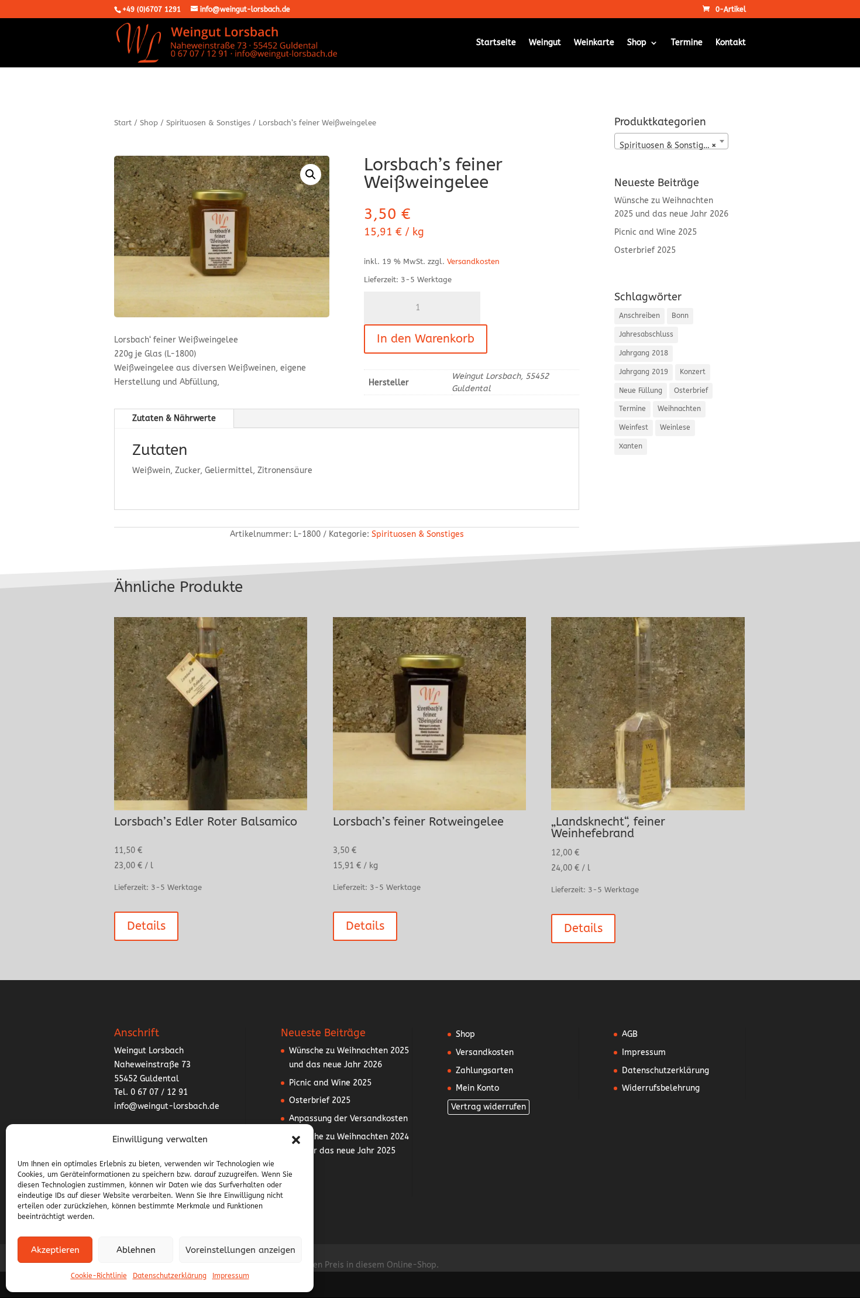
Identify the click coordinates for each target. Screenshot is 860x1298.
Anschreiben (639, 315)
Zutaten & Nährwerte (174, 418)
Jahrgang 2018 (643, 353)
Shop (636, 43)
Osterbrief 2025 (645, 250)
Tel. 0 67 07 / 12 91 (151, 1092)
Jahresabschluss (646, 334)
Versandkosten (473, 261)
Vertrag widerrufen (488, 1107)
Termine (687, 43)
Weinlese (675, 427)
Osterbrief (691, 390)
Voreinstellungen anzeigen (240, 1250)
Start (123, 122)
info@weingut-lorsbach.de (166, 1106)
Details (146, 926)
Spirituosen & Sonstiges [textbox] (668, 145)
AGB (630, 1034)
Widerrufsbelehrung (661, 1088)
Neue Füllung (640, 390)
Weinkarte (594, 43)
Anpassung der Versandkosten (348, 1119)
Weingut (545, 43)
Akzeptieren (55, 1250)
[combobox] (671, 141)
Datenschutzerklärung (170, 1276)
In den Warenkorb (425, 338)
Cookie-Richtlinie (99, 1276)
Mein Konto (477, 1088)
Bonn (680, 315)
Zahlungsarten (484, 1071)
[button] (296, 1140)
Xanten (630, 446)
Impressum (230, 1276)
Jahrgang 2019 (643, 372)
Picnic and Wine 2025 (655, 232)
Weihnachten (679, 409)
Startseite (496, 43)
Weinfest (633, 427)
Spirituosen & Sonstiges (208, 122)
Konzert (693, 372)
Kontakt (730, 43)
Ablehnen (136, 1250)
